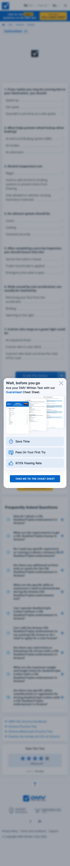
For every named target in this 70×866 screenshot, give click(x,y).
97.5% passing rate (28, 463)
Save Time (22, 441)
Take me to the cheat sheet (35, 478)
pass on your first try (30, 452)
